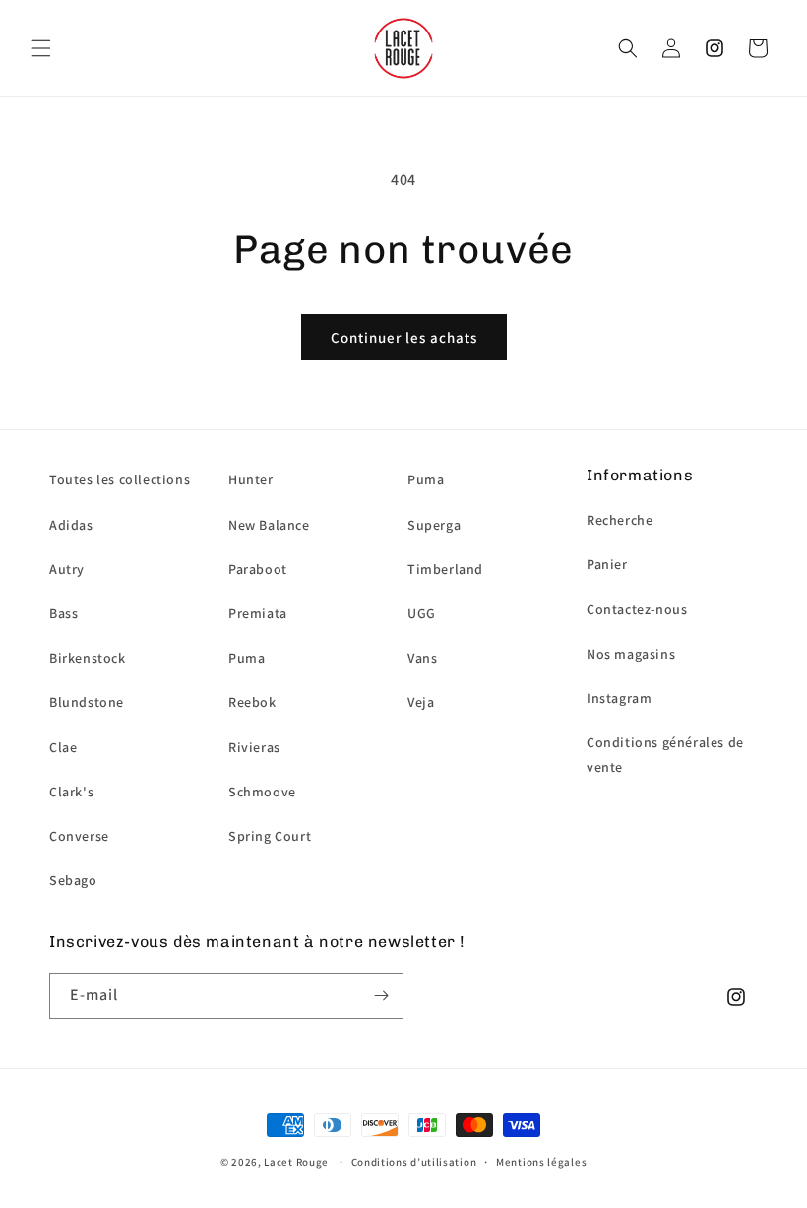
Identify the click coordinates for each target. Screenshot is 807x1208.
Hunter (251, 479)
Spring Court (269, 836)
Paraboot (257, 569)
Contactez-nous (637, 609)
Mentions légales (541, 1162)
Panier (607, 564)
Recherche (619, 520)
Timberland (445, 569)
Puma (246, 658)
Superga (434, 525)
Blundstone (86, 702)
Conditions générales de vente (665, 754)
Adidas (71, 525)
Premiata (257, 613)
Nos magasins (631, 654)
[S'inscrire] (381, 996)
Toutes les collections (119, 479)
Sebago (73, 880)
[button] (41, 48)
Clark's (71, 791)
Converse (79, 836)
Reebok (252, 702)
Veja (420, 702)
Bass (63, 613)
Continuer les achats (404, 337)
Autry (67, 569)
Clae (63, 747)
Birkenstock (87, 658)
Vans (422, 658)
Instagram (619, 698)
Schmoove (262, 791)
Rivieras (254, 747)
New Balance (269, 525)
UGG (421, 613)
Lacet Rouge (296, 1162)
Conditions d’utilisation (414, 1162)
